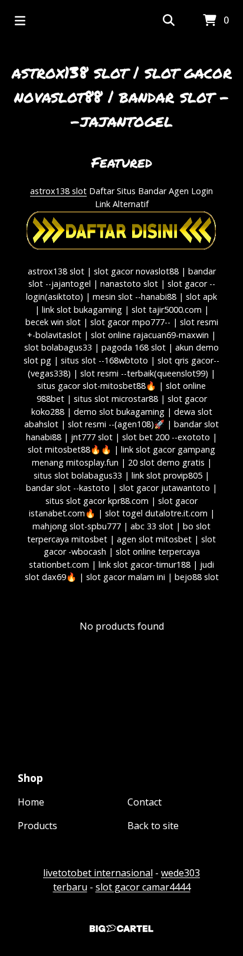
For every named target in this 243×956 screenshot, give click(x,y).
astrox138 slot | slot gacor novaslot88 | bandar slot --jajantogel (122, 96)
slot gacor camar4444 (143, 886)
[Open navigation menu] (20, 20)
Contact (144, 801)
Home (31, 801)
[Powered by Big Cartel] (121, 928)
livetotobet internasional (98, 872)
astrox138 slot (58, 191)
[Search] (168, 20)
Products (37, 825)
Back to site (153, 825)
